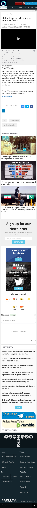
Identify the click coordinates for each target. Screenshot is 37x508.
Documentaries (7, 482)
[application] (18, 39)
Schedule (14, 476)
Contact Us (24, 492)
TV (2, 472)
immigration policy (9, 125)
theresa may (15, 120)
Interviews (31, 462)
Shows (30, 467)
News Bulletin (25, 457)
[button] (18, 39)
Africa (4, 467)
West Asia (9, 457)
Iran (3, 457)
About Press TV (25, 476)
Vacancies (23, 487)
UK (4, 120)
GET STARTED (18, 242)
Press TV (23, 472)
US (16, 457)
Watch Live (5, 476)
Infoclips (23, 467)
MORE (18, 407)
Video (22, 452)
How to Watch (25, 482)
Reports (12, 14)
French (28, 3)
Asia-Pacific (9, 462)
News (4, 14)
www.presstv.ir (7, 97)
